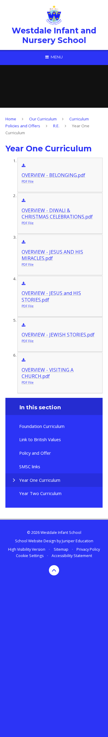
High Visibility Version (26, 549)
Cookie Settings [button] (30, 555)
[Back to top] (54, 570)
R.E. (56, 126)
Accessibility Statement (72, 555)
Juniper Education (77, 540)
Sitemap (61, 549)
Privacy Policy (88, 549)
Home (10, 119)
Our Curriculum (43, 119)
